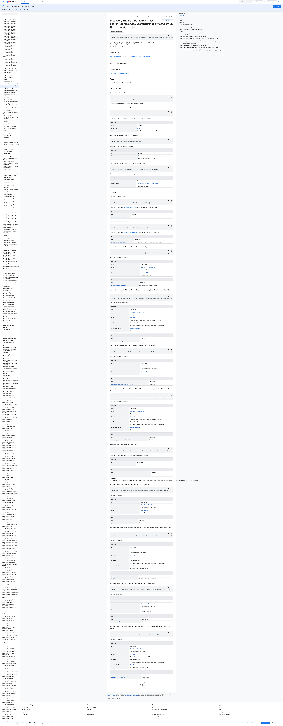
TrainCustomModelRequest (148, 505)
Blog (219, 707)
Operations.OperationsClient (131, 232)
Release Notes (90, 712)
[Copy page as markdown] (131, 27)
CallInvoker (140, 128)
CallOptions (144, 272)
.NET (21, 6)
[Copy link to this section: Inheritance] (120, 53)
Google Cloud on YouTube (224, 714)
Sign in (279, 1)
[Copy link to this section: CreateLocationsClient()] (127, 197)
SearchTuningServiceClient (144, 56)
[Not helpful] (172, 17)
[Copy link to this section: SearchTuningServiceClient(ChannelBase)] (139, 136)
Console (260, 1)
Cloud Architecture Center (158, 714)
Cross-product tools (39, 1)
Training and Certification (158, 716)
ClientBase (117, 56)
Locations (113, 217)
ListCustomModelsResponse (118, 285)
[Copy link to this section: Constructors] (122, 88)
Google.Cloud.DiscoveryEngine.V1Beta (120, 73)
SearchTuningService (132, 56)
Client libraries (30, 6)
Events (219, 709)
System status (90, 714)
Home (111, 16)
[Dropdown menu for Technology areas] (31, 2)
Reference (18, 9)
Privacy (31, 722)
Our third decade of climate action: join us (60, 722)
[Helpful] (170, 17)
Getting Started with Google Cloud (160, 709)
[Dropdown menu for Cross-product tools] (46, 2)
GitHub (153, 707)
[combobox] (246, 1)
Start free (276, 6)
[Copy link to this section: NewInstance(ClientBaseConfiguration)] (138, 445)
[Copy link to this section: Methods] (119, 192)
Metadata (132, 317)
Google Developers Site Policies (131, 695)
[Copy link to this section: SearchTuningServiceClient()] (130, 93)
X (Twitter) (220, 712)
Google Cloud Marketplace (28, 712)
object (111, 56)
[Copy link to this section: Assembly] (119, 79)
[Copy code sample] (171, 35)
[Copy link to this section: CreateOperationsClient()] (128, 222)
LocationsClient (121, 217)
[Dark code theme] (169, 35)
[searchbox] (10, 14)
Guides (11, 9)
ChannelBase (141, 155)
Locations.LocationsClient (130, 207)
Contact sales (25, 714)
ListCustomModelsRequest (148, 267)
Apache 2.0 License (111, 695)
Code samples (155, 712)
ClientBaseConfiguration (150, 183)
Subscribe (265, 723)
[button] (141, 63)
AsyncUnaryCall (115, 384)
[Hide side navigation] (17, 723)
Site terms (36, 722)
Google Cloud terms (45, 722)
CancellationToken (135, 328)
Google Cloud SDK (11, 6)
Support (89, 709)
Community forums (91, 707)
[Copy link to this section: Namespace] (121, 70)
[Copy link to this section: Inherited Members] (128, 63)
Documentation (118, 16)
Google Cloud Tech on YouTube (225, 716)
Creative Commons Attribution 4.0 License (147, 694)
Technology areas (25, 1)
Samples (26, 9)
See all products (25, 707)
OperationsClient (122, 242)
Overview (4, 9)
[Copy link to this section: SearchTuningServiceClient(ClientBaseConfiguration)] (147, 163)
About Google (25, 722)
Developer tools (126, 16)
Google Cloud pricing (26, 709)
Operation (113, 523)
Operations (114, 242)
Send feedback (167, 20)
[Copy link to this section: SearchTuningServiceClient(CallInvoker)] (137, 108)
